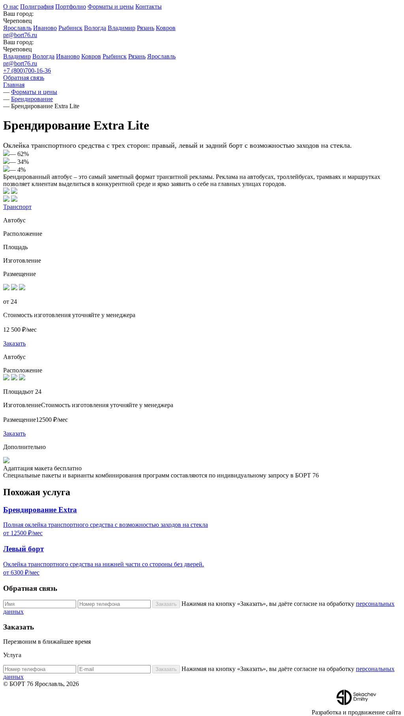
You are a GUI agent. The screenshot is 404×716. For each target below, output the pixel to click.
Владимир (121, 27)
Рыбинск (70, 27)
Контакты (148, 6)
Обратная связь (23, 77)
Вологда (95, 27)
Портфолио (70, 6)
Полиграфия (37, 6)
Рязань (145, 27)
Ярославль (17, 27)
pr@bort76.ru (20, 35)
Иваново (45, 27)
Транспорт (17, 206)
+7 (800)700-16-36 (27, 70)
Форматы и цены (111, 6)
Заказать (14, 343)
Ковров (166, 27)
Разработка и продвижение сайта (356, 712)
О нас (11, 6)
